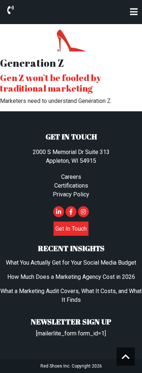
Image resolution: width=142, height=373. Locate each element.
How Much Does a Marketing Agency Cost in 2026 (71, 276)
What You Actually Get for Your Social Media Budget (71, 262)
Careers (71, 176)
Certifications (71, 185)
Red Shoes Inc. (55, 366)
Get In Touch (71, 228)
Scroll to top (126, 356)
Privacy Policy (71, 194)
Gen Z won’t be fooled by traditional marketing (50, 83)
